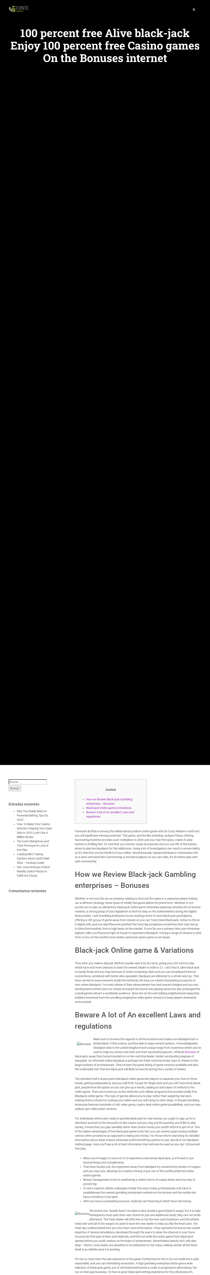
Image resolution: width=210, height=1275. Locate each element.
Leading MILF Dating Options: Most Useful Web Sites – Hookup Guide (33, 858)
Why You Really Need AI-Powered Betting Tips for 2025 (32, 815)
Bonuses (190, 1052)
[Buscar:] (28, 782)
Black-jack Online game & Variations (109, 808)
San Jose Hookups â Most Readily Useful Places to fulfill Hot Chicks (33, 871)
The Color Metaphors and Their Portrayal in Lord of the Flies (33, 846)
